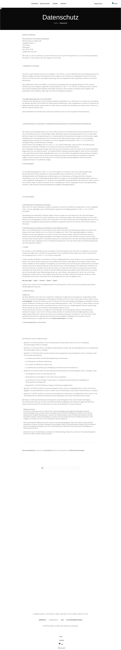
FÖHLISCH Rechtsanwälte (77, 450)
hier (80, 312)
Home (56, 23)
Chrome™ (42, 280)
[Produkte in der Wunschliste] (108, 4)
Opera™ (55, 280)
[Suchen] (105, 4)
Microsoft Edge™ (27, 280)
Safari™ (36, 280)
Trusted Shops (48, 450)
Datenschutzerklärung (28, 450)
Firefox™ (49, 280)
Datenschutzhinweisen (59, 318)
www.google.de (27, 301)
